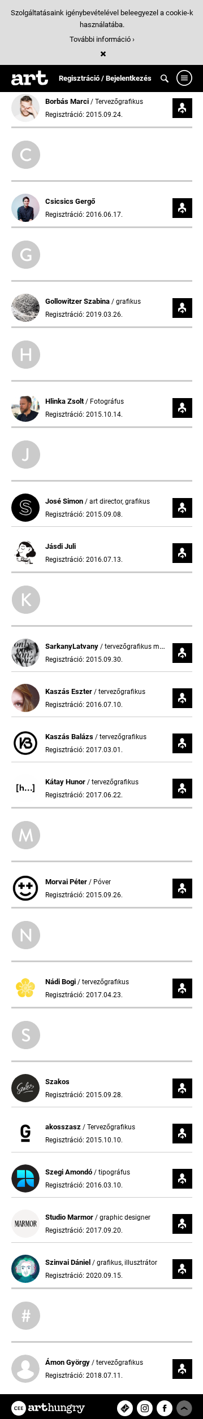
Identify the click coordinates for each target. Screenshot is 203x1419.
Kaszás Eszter (69, 691)
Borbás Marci (67, 101)
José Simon (65, 501)
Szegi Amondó (69, 1172)
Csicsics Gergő (70, 201)
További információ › (102, 39)
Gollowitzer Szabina (78, 301)
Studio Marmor (70, 1217)
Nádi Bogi (61, 981)
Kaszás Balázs (70, 736)
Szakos (57, 1081)
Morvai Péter (67, 881)
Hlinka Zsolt (65, 401)
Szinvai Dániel (68, 1262)
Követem (182, 108)
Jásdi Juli (60, 546)
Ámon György (68, 1362)
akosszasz (64, 1127)
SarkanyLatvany (72, 646)
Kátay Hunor (66, 782)
